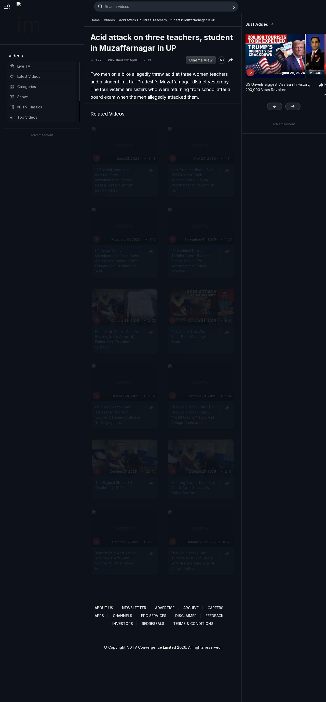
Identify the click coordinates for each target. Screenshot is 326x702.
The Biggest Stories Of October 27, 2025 (113, 485)
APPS (99, 615)
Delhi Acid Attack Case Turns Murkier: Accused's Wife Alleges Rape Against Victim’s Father (192, 561)
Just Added (257, 24)
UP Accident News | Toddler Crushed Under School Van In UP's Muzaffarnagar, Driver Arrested (190, 261)
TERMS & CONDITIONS (193, 623)
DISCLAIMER (186, 615)
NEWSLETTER (134, 608)
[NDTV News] (28, 22)
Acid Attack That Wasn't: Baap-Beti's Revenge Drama (191, 337)
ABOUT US (104, 608)
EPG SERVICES (153, 615)
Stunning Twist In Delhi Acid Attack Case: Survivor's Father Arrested (193, 488)
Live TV (23, 66)
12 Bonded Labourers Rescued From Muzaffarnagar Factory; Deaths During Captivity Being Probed (114, 180)
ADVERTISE (164, 608)
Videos (15, 55)
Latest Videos (28, 76)
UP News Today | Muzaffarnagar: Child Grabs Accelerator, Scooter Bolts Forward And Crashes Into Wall (117, 261)
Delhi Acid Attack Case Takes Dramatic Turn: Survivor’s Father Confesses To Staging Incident (118, 415)
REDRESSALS (153, 623)
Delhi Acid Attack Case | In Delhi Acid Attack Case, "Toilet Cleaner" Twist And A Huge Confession (192, 415)
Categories (26, 86)
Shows (23, 97)
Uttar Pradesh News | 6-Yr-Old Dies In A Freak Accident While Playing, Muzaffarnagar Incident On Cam (192, 180)
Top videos (27, 117)
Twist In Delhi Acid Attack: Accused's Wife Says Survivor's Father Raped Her (115, 561)
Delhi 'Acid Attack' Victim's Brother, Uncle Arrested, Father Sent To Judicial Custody (116, 339)
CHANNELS (122, 615)
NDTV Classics (29, 107)
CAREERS (215, 608)
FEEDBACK (214, 615)
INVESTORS (122, 623)
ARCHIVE (191, 608)
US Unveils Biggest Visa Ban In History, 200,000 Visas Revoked (278, 87)
